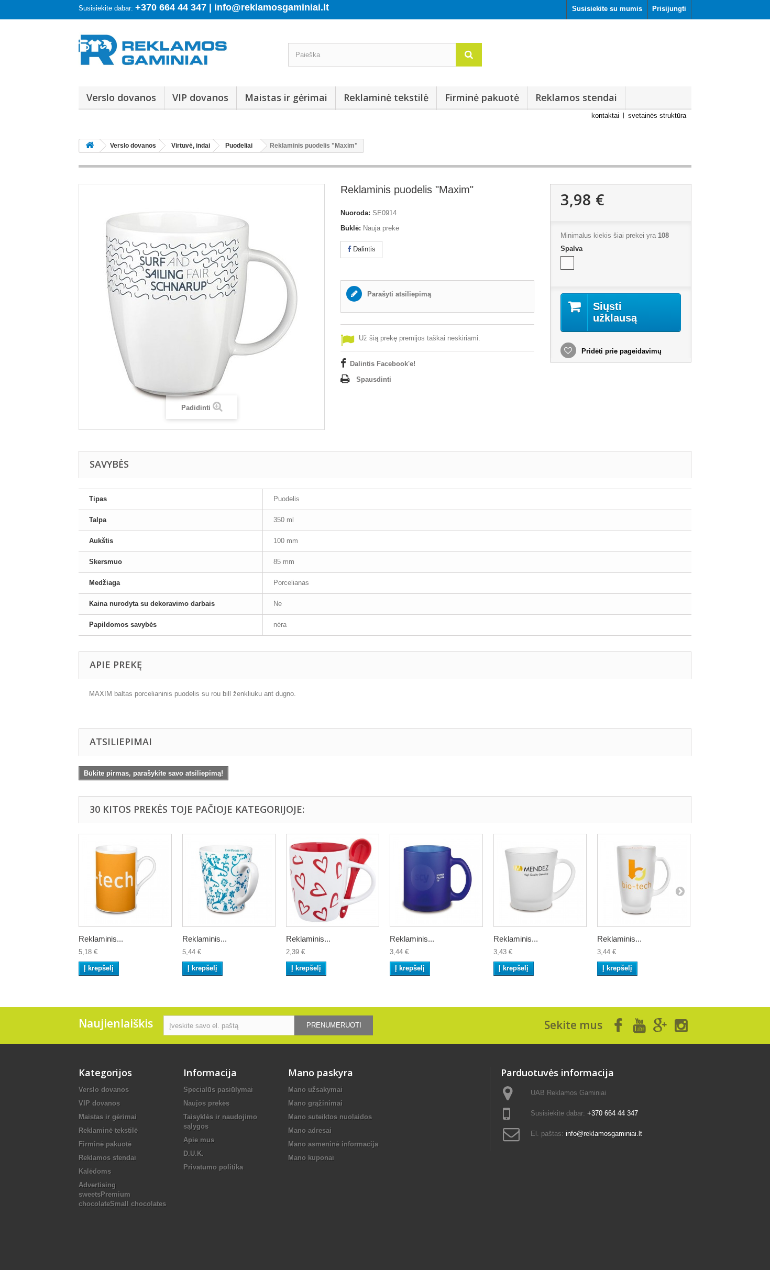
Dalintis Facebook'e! (382, 364)
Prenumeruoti (333, 1025)
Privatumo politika (213, 1167)
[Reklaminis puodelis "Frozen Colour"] (436, 880)
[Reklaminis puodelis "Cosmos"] (229, 880)
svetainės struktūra (657, 115)
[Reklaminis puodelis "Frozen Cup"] (540, 880)
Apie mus (198, 1140)
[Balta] (567, 263)
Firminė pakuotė (482, 97)
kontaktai (605, 115)
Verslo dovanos (121, 97)
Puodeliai (238, 145)
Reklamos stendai (576, 97)
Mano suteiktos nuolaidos (330, 1117)
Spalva (572, 248)
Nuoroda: (355, 213)
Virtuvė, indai (190, 145)
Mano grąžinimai (315, 1103)
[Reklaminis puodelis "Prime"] (125, 880)
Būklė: (350, 228)
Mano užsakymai (315, 1090)
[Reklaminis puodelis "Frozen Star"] (643, 880)
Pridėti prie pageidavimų (620, 351)
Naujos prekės (206, 1103)
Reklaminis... (101, 938)
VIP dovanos (200, 97)
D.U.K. (193, 1153)
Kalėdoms (95, 1171)
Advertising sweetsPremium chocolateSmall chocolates (122, 1194)
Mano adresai (310, 1130)
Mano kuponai (311, 1158)
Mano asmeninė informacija (333, 1144)
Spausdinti (373, 379)
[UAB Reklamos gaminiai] (175, 52)
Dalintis (363, 249)
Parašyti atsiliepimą (398, 294)
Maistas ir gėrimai (286, 97)
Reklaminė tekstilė (386, 97)
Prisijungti (669, 9)
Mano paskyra (320, 1072)
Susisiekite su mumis (607, 9)
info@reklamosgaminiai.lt (604, 1134)
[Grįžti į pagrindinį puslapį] (90, 145)
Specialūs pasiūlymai (218, 1090)
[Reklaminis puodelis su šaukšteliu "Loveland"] (332, 880)
